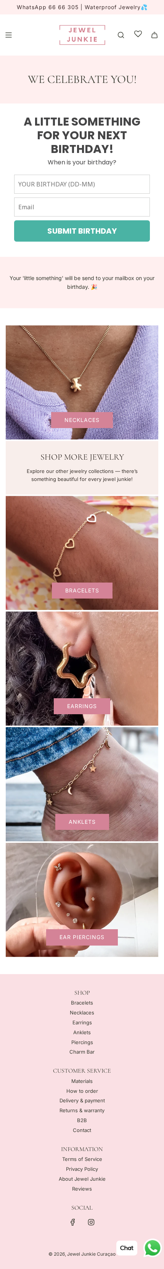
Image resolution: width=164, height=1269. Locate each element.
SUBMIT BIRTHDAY (82, 231)
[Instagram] (91, 1222)
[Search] (121, 35)
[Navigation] (8, 35)
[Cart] (154, 35)
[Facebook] (72, 1222)
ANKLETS (82, 821)
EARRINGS (82, 706)
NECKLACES (82, 420)
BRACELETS (82, 590)
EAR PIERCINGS (82, 937)
